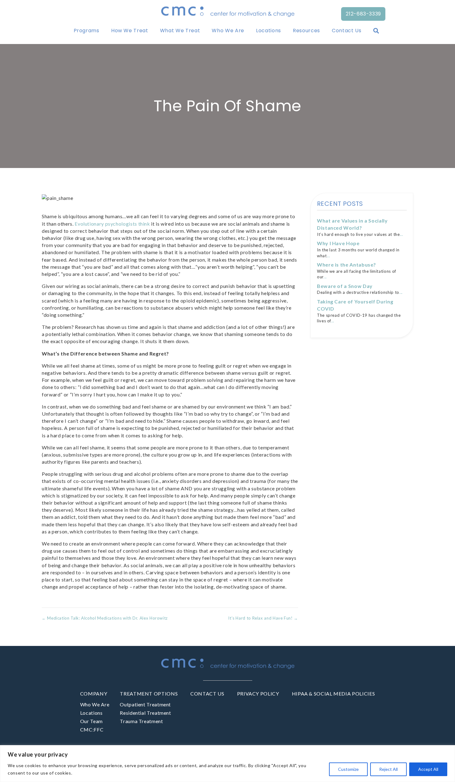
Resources (306, 30)
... (401, 234)
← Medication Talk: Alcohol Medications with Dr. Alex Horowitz (105, 618)
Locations (268, 30)
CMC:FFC (91, 729)
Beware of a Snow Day (345, 286)
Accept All (428, 769)
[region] (227, 763)
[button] (377, 31)
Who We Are (228, 30)
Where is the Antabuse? (346, 264)
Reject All (388, 769)
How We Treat (129, 30)
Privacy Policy (258, 693)
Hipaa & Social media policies (333, 693)
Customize (348, 769)
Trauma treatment (141, 721)
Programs (86, 30)
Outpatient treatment (145, 704)
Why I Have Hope (338, 243)
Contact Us (346, 30)
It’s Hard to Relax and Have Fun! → (263, 618)
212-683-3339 (363, 13)
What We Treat (180, 30)
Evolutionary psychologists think (112, 224)
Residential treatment (145, 713)
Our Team (91, 721)
